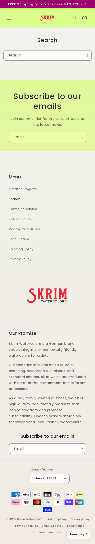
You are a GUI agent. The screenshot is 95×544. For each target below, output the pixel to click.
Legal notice (75, 526)
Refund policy (57, 519)
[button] (9, 18)
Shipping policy (52, 526)
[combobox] (47, 55)
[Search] (86, 55)
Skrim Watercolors (30, 519)
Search (15, 199)
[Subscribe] (81, 137)
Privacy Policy (20, 259)
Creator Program (23, 189)
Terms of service (26, 526)
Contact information (50, 532)
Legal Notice (19, 239)
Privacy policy (79, 519)
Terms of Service (23, 209)
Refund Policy (20, 219)
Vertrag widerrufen (24, 229)
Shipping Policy (21, 249)
